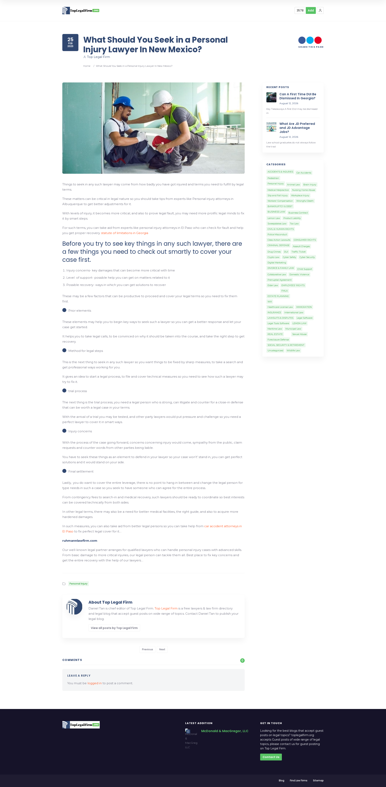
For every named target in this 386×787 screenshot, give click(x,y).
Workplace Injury (300, 195)
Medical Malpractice (278, 190)
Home (86, 65)
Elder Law (273, 285)
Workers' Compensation (280, 200)
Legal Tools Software (278, 323)
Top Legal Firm (98, 57)
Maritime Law (275, 328)
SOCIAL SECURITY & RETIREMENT (286, 345)
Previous (147, 649)
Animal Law (293, 184)
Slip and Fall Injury (278, 195)
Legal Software (304, 317)
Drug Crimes (274, 251)
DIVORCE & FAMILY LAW (281, 268)
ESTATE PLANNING (278, 296)
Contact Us (271, 757)
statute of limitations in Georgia (124, 233)
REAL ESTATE (275, 334)
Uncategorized (275, 350)
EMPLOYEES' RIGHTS (293, 285)
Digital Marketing (277, 262)
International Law (293, 312)
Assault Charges (301, 246)
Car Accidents (304, 172)
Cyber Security (307, 257)
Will (270, 301)
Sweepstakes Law (277, 223)
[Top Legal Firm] (81, 10)
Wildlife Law (293, 350)
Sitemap (318, 780)
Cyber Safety (289, 257)
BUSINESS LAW (276, 211)
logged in (94, 683)
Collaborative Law (277, 274)
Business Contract (298, 212)
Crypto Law (273, 257)
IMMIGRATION (304, 307)
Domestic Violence (299, 274)
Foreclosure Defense (278, 339)
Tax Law (294, 223)
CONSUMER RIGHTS (305, 239)
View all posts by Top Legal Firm (114, 628)
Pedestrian (273, 178)
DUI (286, 251)
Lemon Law (274, 218)
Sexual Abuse (299, 334)
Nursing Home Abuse (303, 190)
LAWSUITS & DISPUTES (280, 317)
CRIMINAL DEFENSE (279, 245)
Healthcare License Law (280, 307)
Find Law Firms (298, 780)
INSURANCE (274, 312)
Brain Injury (309, 184)
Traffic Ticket (299, 251)
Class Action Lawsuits (279, 239)
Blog (281, 780)
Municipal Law (293, 328)
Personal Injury (78, 583)
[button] (320, 10)
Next (162, 649)
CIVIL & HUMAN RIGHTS (281, 229)
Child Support (304, 269)
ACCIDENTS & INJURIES (280, 171)
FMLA (284, 290)
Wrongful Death (305, 200)
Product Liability (292, 218)
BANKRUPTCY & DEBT (280, 206)
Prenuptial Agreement (280, 279)
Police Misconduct (277, 234)
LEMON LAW (299, 323)
